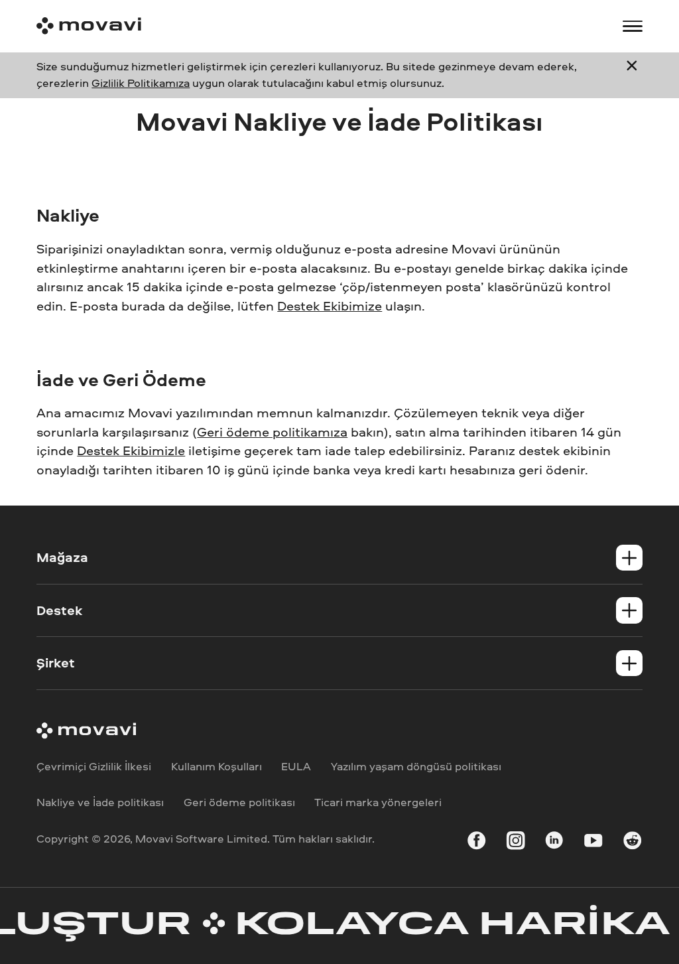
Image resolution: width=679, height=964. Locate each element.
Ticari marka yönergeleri (378, 801)
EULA (296, 766)
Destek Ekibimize (329, 305)
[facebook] (476, 843)
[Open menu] (632, 26)
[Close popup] (632, 75)
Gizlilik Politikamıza (141, 82)
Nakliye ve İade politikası (100, 801)
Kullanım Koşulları (216, 766)
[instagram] (515, 843)
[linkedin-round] (554, 843)
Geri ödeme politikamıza (272, 432)
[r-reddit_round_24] (632, 843)
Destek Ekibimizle (131, 450)
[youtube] (593, 843)
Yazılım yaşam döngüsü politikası (416, 766)
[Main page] (88, 25)
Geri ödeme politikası (239, 801)
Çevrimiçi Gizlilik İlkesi (93, 766)
